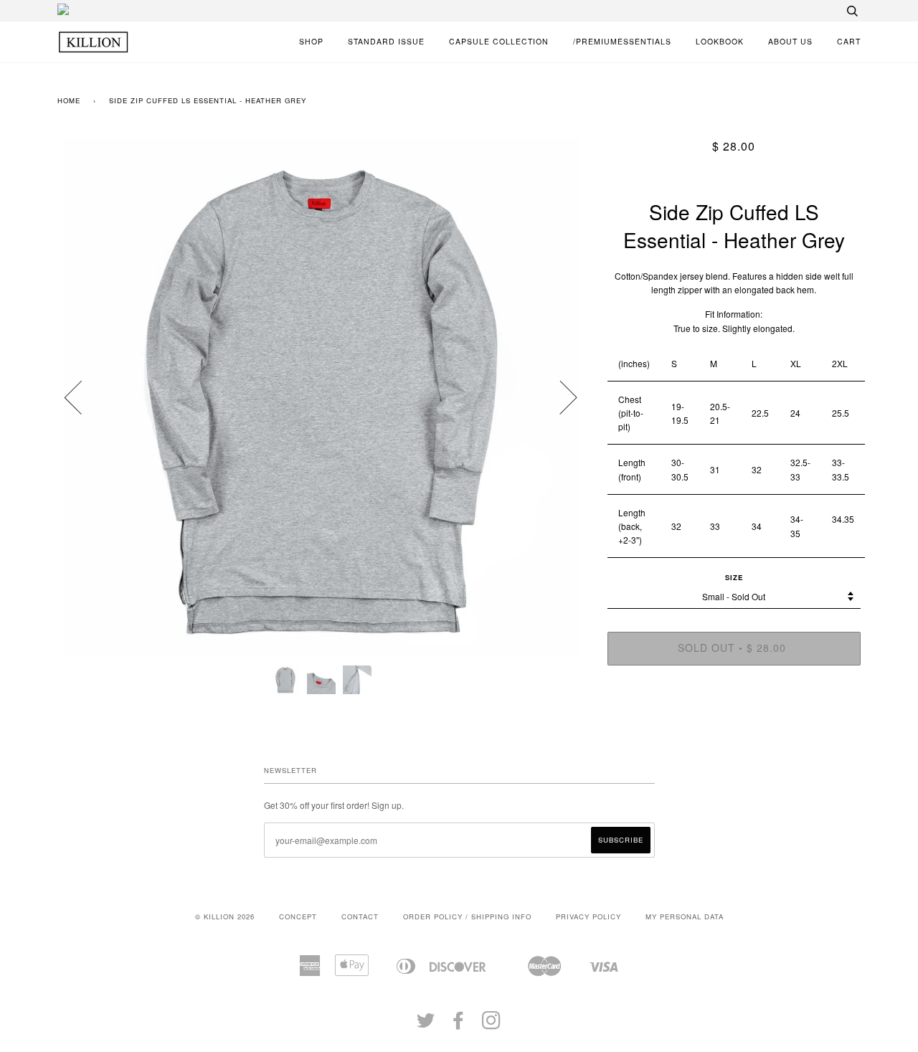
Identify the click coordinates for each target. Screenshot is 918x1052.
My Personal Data (684, 916)
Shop (311, 41)
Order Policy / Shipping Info (467, 916)
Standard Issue (386, 41)
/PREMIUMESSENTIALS (622, 41)
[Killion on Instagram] (491, 1025)
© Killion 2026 (225, 916)
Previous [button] (81, 396)
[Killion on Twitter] (426, 1025)
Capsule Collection (499, 41)
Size (734, 577)
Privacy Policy (588, 916)
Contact (360, 916)
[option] (321, 396)
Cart (849, 41)
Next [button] (560, 396)
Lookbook (720, 41)
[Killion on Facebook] (458, 1025)
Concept (298, 916)
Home (68, 100)
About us (790, 41)
